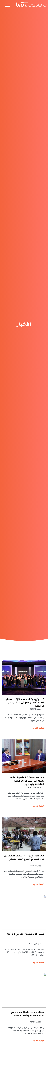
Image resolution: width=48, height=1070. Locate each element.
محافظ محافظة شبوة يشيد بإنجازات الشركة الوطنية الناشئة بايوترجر (26, 781)
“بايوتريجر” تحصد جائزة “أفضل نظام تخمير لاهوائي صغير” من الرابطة (25, 703)
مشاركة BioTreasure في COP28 (25, 934)
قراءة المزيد (38, 728)
